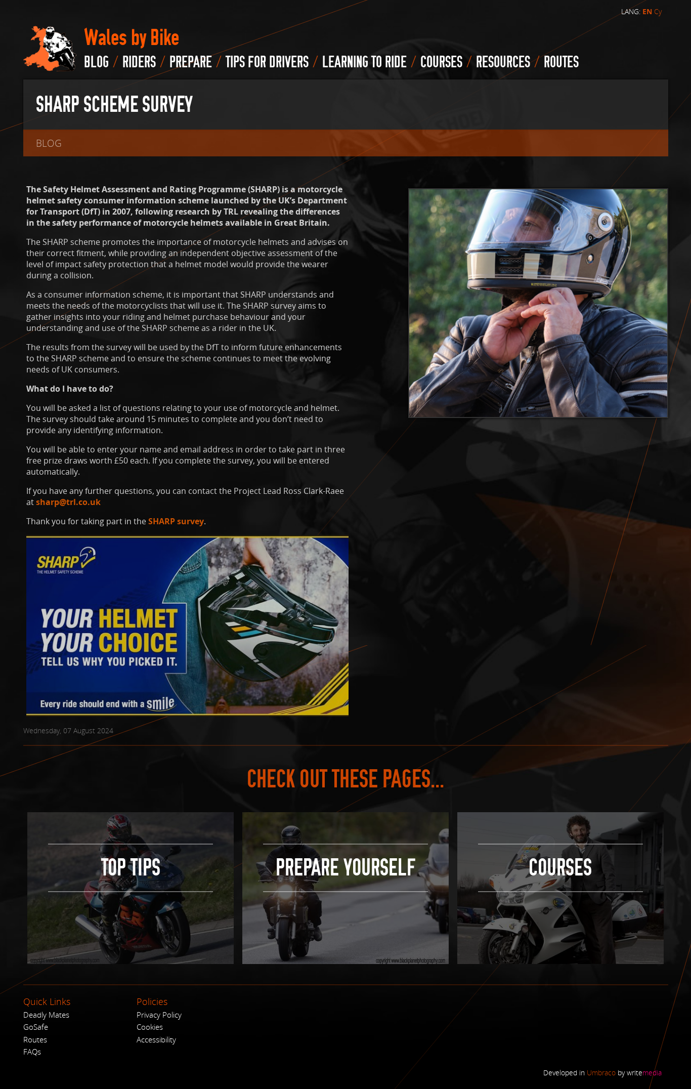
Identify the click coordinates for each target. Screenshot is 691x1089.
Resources (503, 62)
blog (96, 62)
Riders (139, 62)
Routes (35, 1039)
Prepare (190, 62)
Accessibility (156, 1039)
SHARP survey (176, 521)
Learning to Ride (364, 62)
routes (561, 62)
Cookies (150, 1027)
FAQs (32, 1051)
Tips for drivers (267, 62)
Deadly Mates (46, 1015)
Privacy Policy (159, 1015)
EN (647, 12)
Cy (658, 11)
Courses (441, 62)
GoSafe (35, 1027)
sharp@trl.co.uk (68, 502)
